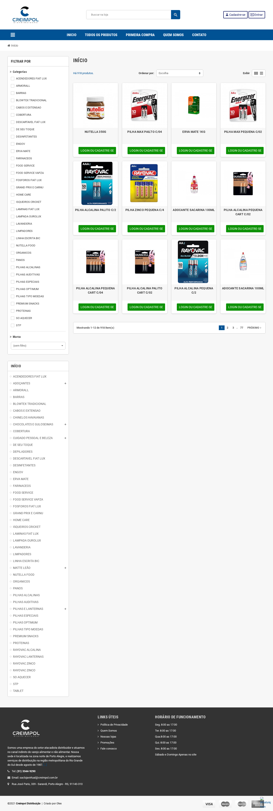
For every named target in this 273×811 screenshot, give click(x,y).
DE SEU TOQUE (25, 129)
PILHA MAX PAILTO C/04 (144, 131)
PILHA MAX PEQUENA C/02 (243, 131)
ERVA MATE (23, 151)
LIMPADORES (24, 231)
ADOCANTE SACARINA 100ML (194, 210)
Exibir (246, 73)
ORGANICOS (23, 252)
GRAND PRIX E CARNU (29, 187)
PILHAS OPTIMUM (27, 289)
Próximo (254, 327)
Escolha (163, 73)
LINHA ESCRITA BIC (28, 238)
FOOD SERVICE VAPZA (30, 172)
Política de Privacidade (114, 724)
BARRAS (21, 93)
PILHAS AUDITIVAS (28, 274)
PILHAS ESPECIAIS (27, 281)
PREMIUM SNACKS (27, 303)
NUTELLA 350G (95, 131)
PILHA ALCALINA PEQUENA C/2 (193, 290)
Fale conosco (108, 748)
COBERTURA (23, 114)
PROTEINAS (23, 310)
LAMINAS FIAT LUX (27, 209)
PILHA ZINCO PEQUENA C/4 (144, 210)
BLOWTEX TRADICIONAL (31, 100)
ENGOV (20, 143)
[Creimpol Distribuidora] (25, 14)
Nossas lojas (108, 736)
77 (241, 327)
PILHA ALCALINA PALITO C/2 (95, 210)
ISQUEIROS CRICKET (28, 201)
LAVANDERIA (24, 223)
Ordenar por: (146, 73)
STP (18, 325)
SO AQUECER (24, 318)
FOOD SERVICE (25, 165)
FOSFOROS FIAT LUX (29, 180)
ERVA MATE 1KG (193, 131)
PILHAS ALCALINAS (28, 267)
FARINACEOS (24, 158)
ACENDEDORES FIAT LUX (31, 78)
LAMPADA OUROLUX (28, 216)
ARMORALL (23, 85)
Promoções (107, 742)
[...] (45, 764)
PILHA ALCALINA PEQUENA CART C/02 (243, 212)
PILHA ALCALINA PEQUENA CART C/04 (95, 290)
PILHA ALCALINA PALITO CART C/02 (144, 290)
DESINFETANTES (26, 136)
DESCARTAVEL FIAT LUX (30, 122)
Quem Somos (108, 730)
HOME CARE (23, 194)
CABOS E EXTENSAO (28, 107)
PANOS (20, 260)
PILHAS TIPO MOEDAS (30, 296)
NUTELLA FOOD (25, 245)
